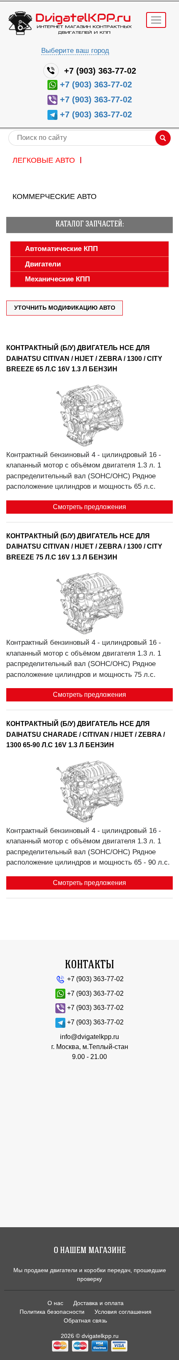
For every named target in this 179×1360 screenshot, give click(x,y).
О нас (55, 1303)
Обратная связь (85, 1320)
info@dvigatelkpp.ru (89, 1036)
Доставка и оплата (98, 1303)
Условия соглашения (123, 1311)
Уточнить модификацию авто (64, 307)
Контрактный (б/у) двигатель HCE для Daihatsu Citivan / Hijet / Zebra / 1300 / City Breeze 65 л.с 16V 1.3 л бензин (84, 358)
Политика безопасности (52, 1311)
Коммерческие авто (54, 196)
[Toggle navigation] (156, 20)
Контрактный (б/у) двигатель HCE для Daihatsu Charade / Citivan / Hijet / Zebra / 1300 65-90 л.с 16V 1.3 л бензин (85, 734)
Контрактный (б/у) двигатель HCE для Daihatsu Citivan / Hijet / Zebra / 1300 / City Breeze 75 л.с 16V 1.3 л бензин (84, 546)
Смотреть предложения (89, 506)
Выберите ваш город (75, 51)
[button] (54, 249)
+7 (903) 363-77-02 (100, 70)
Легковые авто (43, 160)
